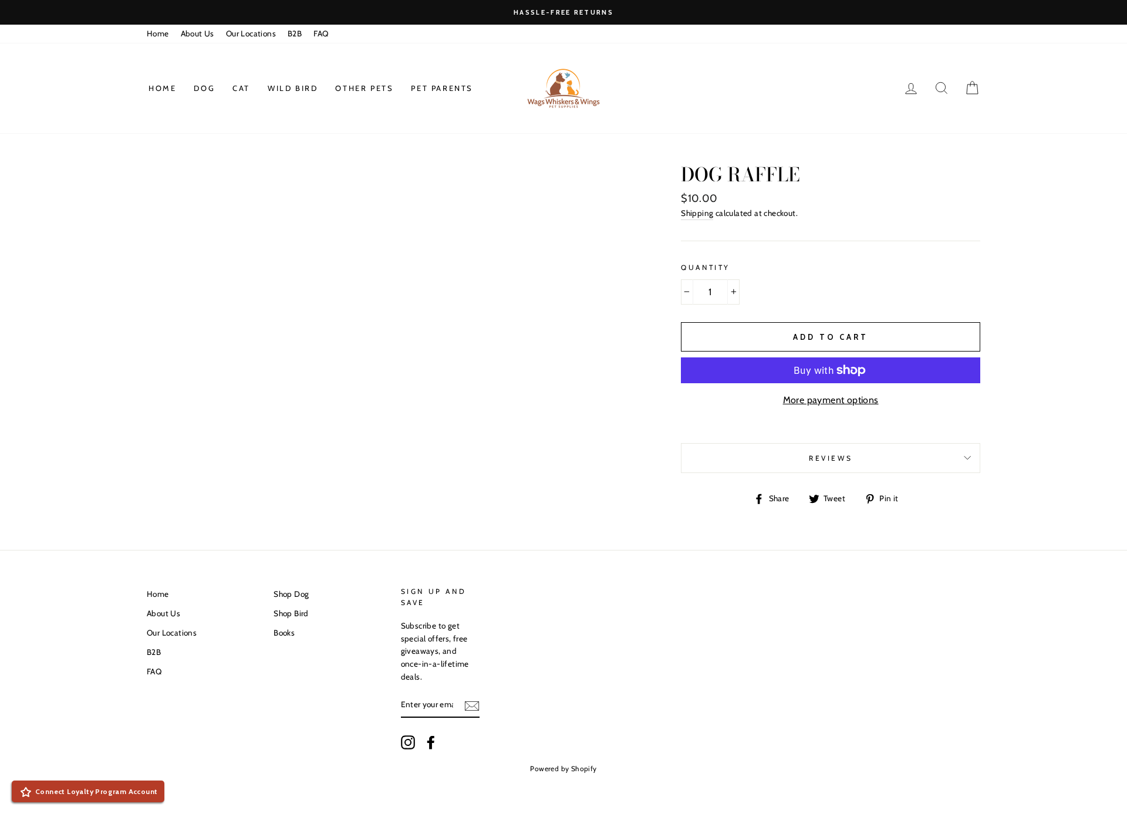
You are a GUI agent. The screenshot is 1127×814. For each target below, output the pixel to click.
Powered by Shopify (563, 768)
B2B (295, 33)
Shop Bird (291, 613)
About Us (197, 33)
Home (158, 33)
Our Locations (251, 33)
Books (284, 632)
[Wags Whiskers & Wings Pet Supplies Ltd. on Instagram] (408, 742)
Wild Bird (293, 88)
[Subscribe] (472, 704)
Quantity (705, 267)
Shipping (697, 213)
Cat (241, 88)
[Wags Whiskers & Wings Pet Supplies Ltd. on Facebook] (431, 742)
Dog (204, 88)
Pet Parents (442, 88)
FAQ (320, 33)
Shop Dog (291, 594)
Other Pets (364, 88)
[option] (563, 12)
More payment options (831, 400)
